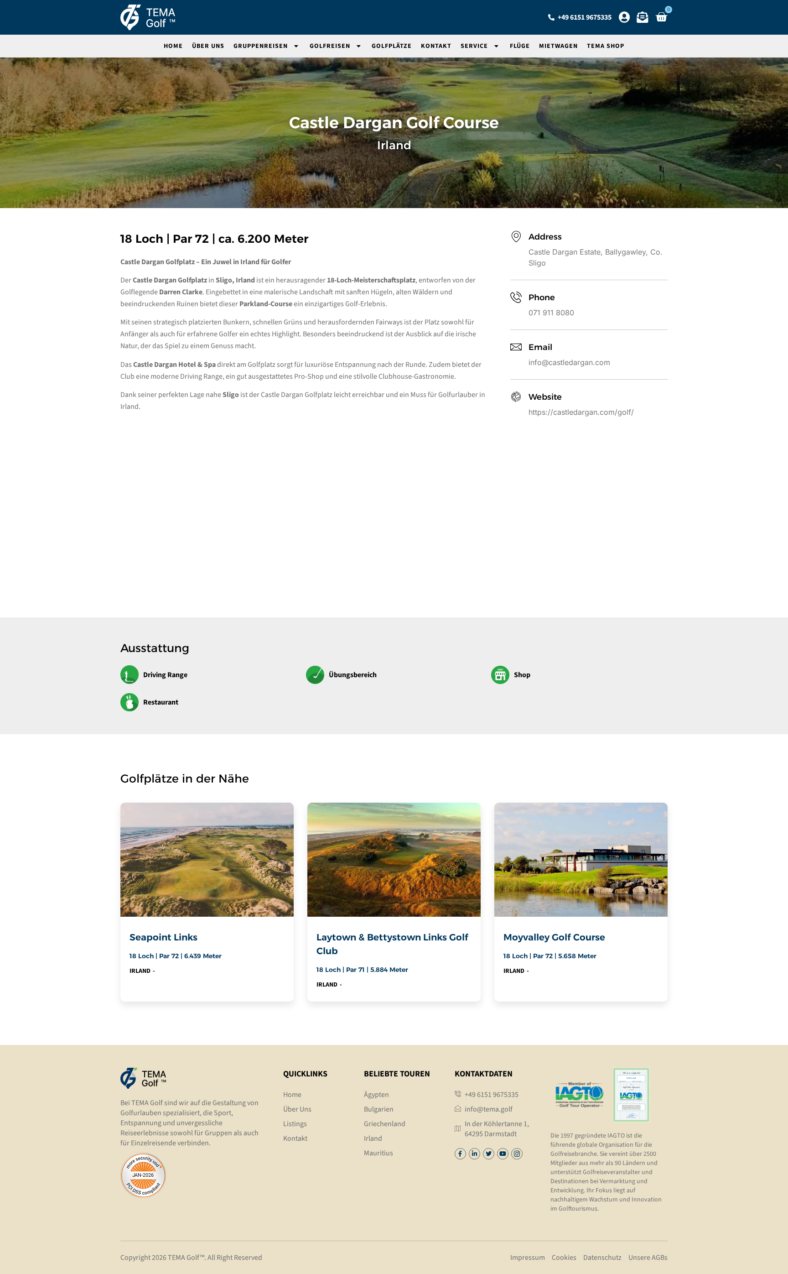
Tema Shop (605, 46)
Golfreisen (330, 46)
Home (173, 46)
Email (540, 347)
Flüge (520, 46)
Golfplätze (392, 46)
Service (474, 46)
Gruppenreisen (260, 46)
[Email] (516, 347)
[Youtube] (502, 1153)
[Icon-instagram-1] (517, 1153)
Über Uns (208, 46)
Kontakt (436, 46)
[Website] (516, 396)
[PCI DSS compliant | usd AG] (143, 1195)
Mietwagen (558, 46)
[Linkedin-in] (474, 1153)
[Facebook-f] (460, 1153)
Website (545, 397)
